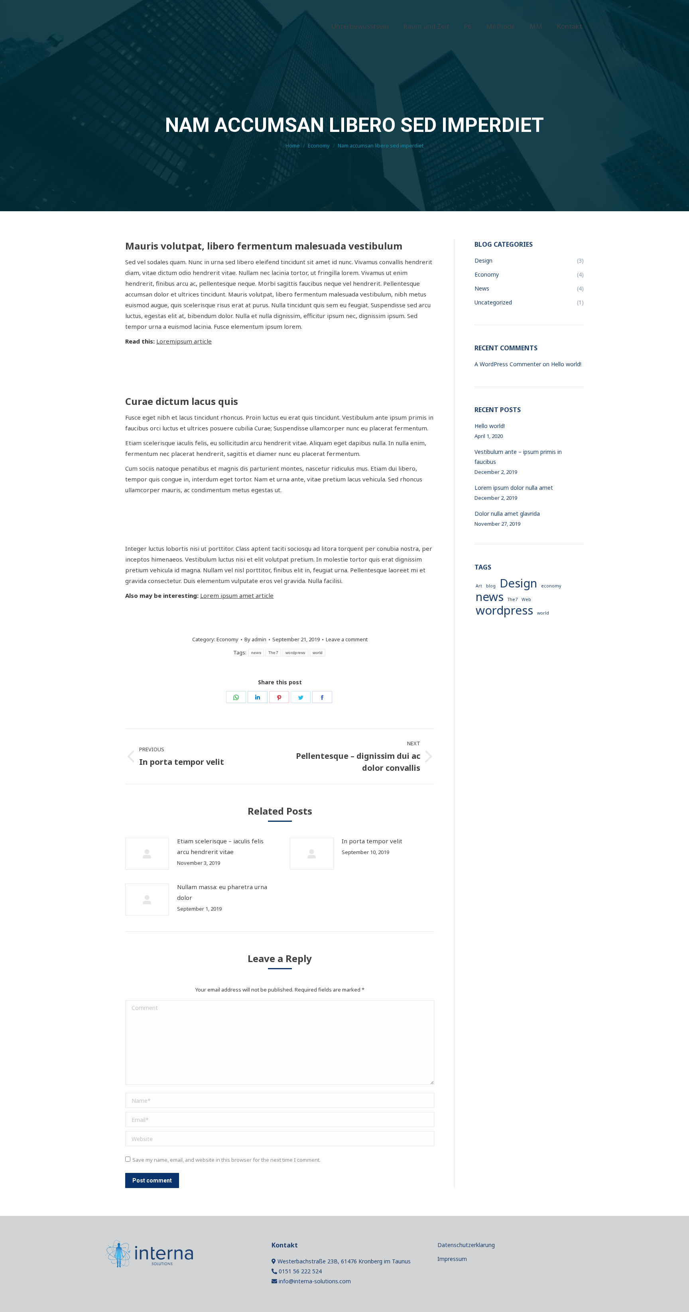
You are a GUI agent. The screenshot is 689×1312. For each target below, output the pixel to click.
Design (518, 583)
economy (551, 586)
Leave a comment (347, 639)
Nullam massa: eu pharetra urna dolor (222, 892)
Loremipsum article (184, 341)
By (255, 639)
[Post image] (147, 854)
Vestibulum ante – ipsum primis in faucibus (518, 456)
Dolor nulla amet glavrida (507, 513)
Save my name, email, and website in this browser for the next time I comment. (226, 1159)
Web (526, 599)
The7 (273, 652)
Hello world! (566, 364)
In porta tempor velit (372, 841)
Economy (227, 639)
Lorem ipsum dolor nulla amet (513, 487)
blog (491, 586)
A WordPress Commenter (507, 364)
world (318, 652)
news (256, 652)
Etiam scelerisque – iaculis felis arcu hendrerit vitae (220, 846)
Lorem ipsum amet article (237, 595)
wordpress (295, 652)
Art (479, 586)
